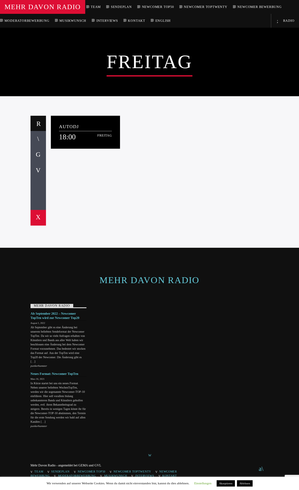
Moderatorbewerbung (26, 20)
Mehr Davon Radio (42, 7)
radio (288, 20)
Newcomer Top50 (158, 7)
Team (96, 7)
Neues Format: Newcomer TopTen (54, 373)
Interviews (107, 20)
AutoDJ (69, 126)
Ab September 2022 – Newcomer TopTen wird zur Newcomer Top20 (55, 316)
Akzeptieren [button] (225, 483)
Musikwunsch (72, 20)
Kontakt (136, 20)
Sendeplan (121, 7)
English (163, 20)
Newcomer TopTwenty (205, 7)
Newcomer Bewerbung (259, 7)
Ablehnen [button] (244, 483)
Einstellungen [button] (203, 483)
